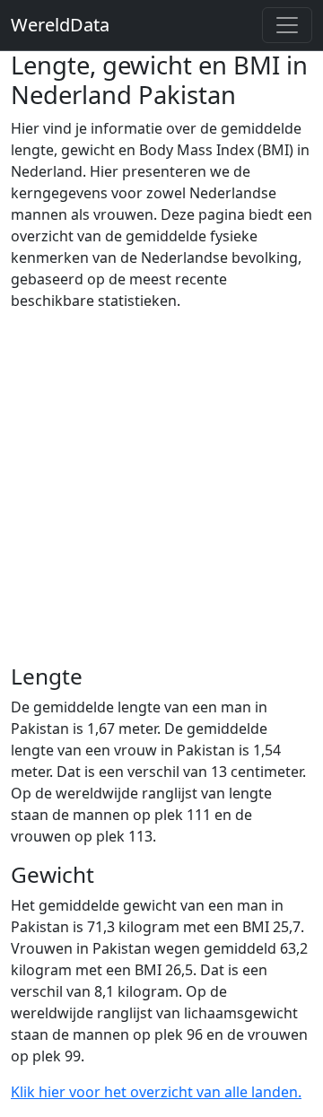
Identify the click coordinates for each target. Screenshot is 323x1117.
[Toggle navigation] (287, 25)
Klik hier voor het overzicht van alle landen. (156, 1092)
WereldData (60, 25)
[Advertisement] (161, 487)
